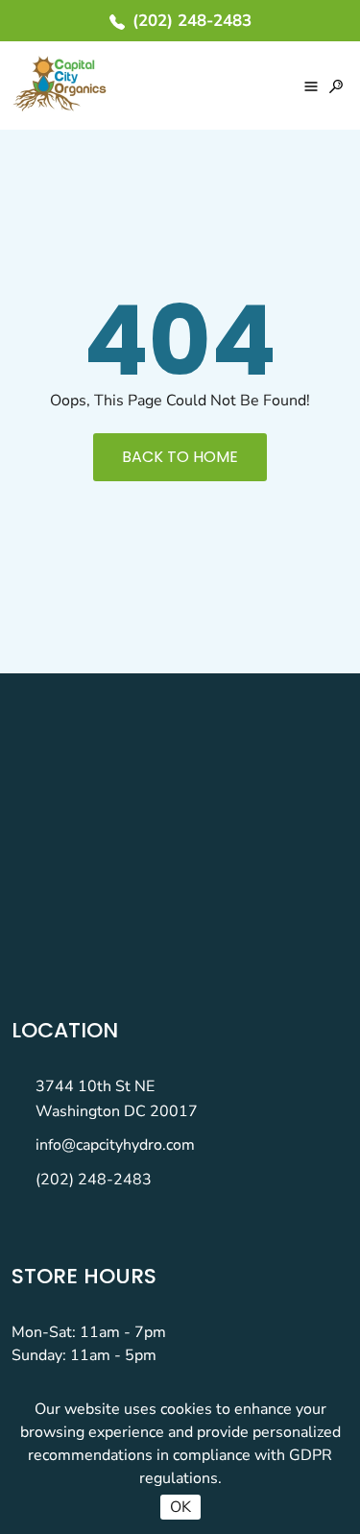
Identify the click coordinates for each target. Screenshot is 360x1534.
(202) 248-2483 (94, 1179)
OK (180, 1507)
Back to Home (180, 457)
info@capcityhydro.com (115, 1145)
